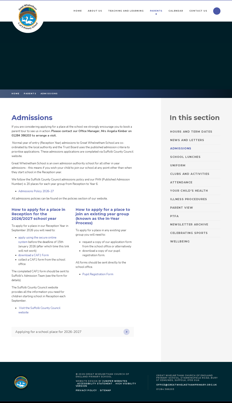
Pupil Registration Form (97, 274)
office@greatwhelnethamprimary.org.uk (186, 384)
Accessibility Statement (95, 383)
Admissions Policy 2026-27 (36, 191)
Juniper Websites (114, 381)
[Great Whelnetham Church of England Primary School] (28, 16)
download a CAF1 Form (33, 255)
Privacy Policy (86, 390)
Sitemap (105, 390)
